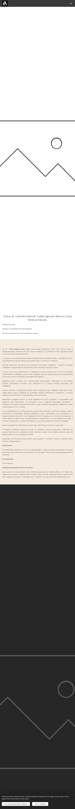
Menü (71, 3)
